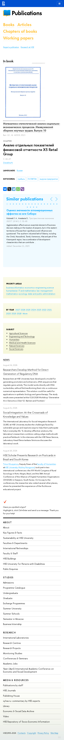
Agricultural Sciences (18, 333)
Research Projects (12, 648)
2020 (8, 313)
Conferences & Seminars (15, 658)
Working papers (18, 38)
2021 (49, 309)
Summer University (12, 608)
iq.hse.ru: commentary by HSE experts (21, 700)
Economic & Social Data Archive (18, 711)
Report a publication (11, 47)
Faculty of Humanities (46, 464)
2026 (23, 309)
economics (30, 287)
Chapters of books (20, 31)
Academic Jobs (10, 663)
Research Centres (12, 643)
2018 (19, 313)
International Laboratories (16, 637)
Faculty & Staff (10, 553)
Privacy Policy (43, 733)
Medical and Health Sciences (22, 342)
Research (9, 632)
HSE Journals (9, 690)
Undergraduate (10, 593)
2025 (28, 309)
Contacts (21, 733)
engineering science (44, 287)
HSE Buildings (9, 558)
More (25, 313)
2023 (39, 309)
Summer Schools (11, 613)
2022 (44, 309)
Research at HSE (27, 47)
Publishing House (11, 695)
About (7, 522)
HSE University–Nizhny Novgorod (20, 467)
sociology (22, 293)
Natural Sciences (16, 345)
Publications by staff (13, 685)
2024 (33, 309)
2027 (18, 309)
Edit (59, 737)
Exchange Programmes (14, 603)
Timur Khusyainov (10, 464)
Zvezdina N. (8, 163)
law (38, 290)
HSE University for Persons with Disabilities (24, 563)
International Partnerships (15, 548)
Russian (20, 170)
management (46, 290)
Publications (27, 13)
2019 (14, 313)
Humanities (14, 339)
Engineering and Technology (22, 336)
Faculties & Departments (15, 543)
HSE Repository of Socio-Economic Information (26, 721)
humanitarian (12, 290)
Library (6, 706)
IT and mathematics (27, 290)
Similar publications (24, 199)
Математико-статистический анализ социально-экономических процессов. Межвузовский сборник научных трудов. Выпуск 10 (31, 127)
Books (8, 24)
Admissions (8, 582)
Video (6, 716)
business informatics (15, 287)
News (6, 359)
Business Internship (12, 624)
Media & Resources (16, 680)
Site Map (54, 733)
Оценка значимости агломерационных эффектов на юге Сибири (30, 212)
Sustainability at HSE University (18, 537)
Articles (24, 24)
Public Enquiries (10, 569)
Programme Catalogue (14, 587)
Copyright (31, 733)
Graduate (7, 598)
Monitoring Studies (12, 653)
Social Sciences (16, 348)
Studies (8, 577)
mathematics (12, 293)
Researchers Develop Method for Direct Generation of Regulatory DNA (25, 372)
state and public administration (41, 293)
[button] (7, 204)
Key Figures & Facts (12, 532)
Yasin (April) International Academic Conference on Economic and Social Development (28, 670)
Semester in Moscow (13, 618)
